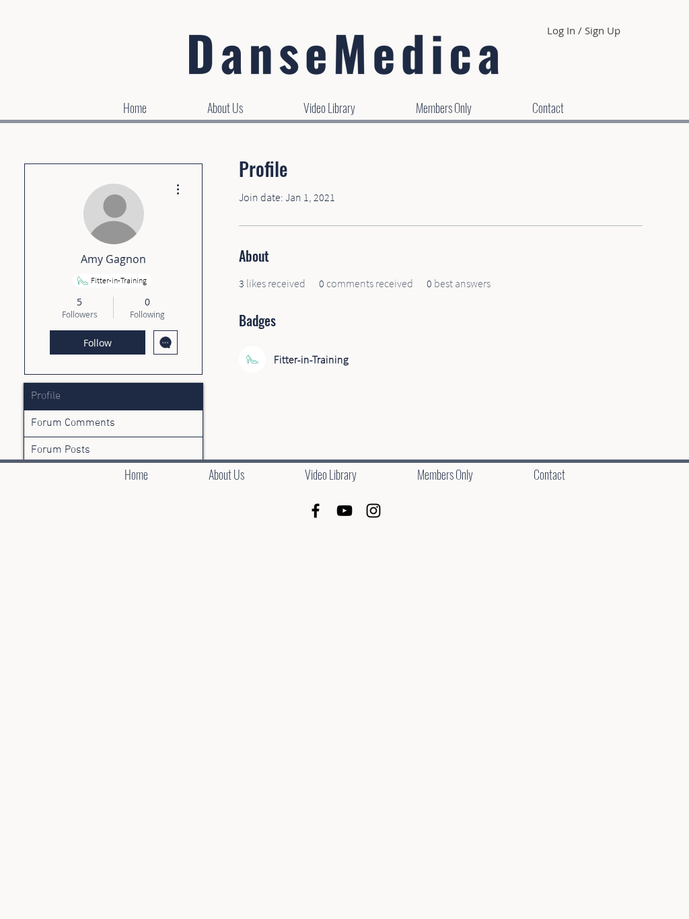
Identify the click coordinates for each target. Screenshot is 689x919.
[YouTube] (344, 510)
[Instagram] (373, 510)
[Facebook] (315, 510)
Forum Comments (73, 423)
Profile (46, 396)
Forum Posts (60, 450)
